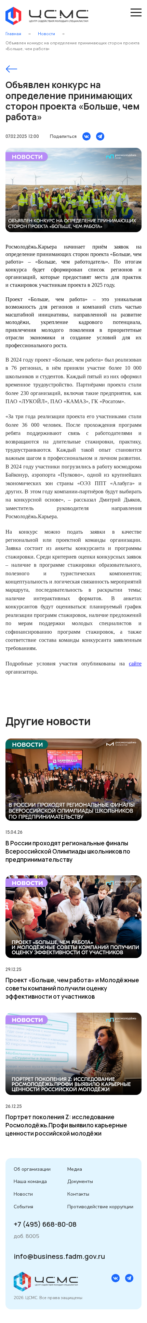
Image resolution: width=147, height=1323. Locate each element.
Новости (46, 34)
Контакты (78, 1194)
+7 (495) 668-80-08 (45, 1224)
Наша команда (30, 1181)
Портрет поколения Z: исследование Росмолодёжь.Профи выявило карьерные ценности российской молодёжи (66, 1125)
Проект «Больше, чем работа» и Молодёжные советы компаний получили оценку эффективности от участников (72, 988)
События (23, 1207)
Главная (13, 34)
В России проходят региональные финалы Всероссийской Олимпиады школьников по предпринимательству (67, 851)
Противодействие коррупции (100, 1207)
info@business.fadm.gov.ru (59, 1256)
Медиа (74, 1169)
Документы (80, 1181)
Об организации (32, 1169)
